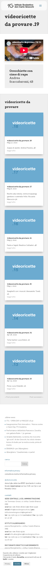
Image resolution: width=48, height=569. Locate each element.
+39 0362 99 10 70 (15, 515)
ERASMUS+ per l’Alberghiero (17, 449)
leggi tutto (11, 151)
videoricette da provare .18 (19, 141)
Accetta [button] (17, 564)
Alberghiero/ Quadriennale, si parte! (20, 452)
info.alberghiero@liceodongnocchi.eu (24, 534)
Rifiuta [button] (26, 564)
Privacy (7, 564)
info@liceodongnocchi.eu (20, 510)
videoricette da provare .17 (19, 187)
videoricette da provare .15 (19, 284)
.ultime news (10, 417)
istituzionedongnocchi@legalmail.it (18, 512)
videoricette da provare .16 (19, 238)
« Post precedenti (12, 397)
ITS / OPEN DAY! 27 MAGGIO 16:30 (19, 421)
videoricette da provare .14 (19, 333)
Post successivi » (36, 397)
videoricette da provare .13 (19, 379)
